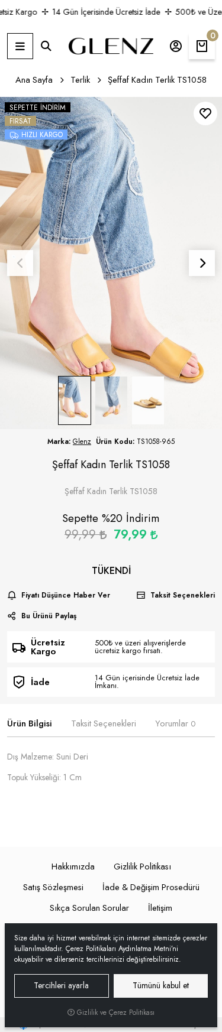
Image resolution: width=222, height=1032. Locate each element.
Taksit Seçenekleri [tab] (103, 723)
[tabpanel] (111, 782)
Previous (20, 263)
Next (202, 263)
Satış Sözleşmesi (53, 887)
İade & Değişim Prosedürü (151, 887)
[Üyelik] (176, 46)
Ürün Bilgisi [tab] (29, 723)
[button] (20, 46)
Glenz (82, 441)
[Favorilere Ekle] (205, 113)
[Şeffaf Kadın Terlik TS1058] (111, 263)
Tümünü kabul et (161, 985)
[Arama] (46, 46)
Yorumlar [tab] (175, 723)
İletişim (160, 907)
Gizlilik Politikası (142, 866)
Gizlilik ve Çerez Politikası (115, 1012)
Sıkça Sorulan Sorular (89, 907)
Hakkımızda (73, 866)
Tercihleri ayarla (61, 985)
